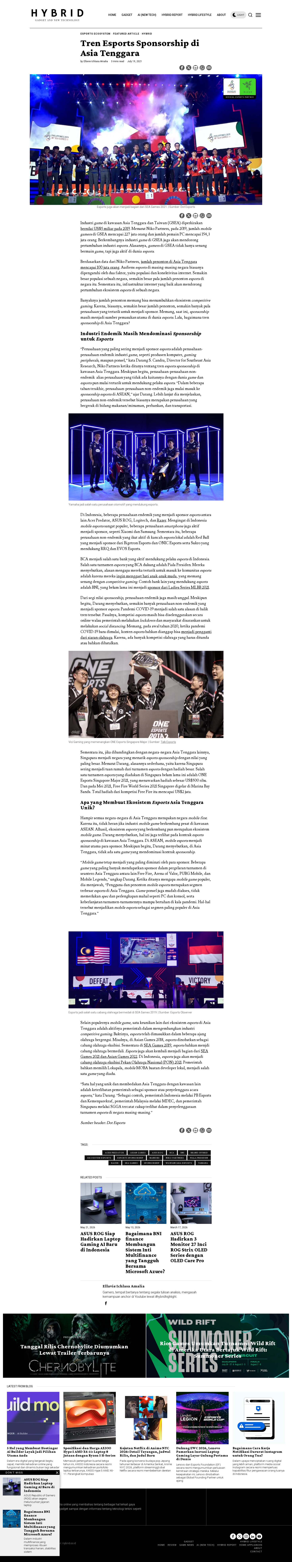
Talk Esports (168, 742)
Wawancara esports (179, 1163)
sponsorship (151, 1163)
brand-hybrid (199, 1152)
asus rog (157, 1152)
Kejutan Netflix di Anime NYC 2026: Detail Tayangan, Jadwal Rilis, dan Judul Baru (145, 1451)
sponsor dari (178, 587)
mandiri (155, 1157)
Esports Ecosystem (95, 33)
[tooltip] (182, 67)
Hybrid (147, 33)
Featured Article (126, 33)
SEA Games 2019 (157, 1045)
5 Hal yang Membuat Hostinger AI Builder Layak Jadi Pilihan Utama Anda (32, 1451)
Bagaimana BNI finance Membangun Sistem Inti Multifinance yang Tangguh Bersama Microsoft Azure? (145, 1252)
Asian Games (138, 1152)
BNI (182, 1152)
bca (172, 1152)
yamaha (203, 1163)
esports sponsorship (130, 1157)
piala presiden (199, 1157)
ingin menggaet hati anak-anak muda (146, 576)
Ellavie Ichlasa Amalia (96, 61)
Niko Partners (175, 1157)
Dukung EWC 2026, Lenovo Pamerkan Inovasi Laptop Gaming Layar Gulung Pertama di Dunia (202, 1453)
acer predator (114, 1152)
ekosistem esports (99, 1157)
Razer (161, 520)
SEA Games (131, 1163)
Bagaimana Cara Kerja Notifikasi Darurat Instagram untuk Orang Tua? (257, 1451)
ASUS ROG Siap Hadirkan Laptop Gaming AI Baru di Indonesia (100, 1241)
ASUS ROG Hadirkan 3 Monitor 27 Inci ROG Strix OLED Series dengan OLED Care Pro (188, 1247)
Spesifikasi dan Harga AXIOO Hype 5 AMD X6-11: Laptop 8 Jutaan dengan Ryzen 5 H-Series (89, 1451)
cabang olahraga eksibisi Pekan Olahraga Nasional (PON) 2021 (131, 1062)
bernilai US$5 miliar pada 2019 (105, 228)
